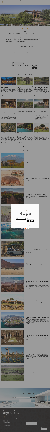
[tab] (25, 206)
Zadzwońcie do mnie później (30, 221)
